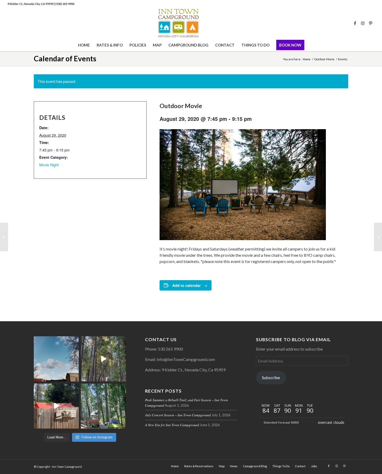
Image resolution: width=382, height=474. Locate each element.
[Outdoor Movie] (4, 237)
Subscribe (271, 377)
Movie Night (49, 164)
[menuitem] (84, 44)
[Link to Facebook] (355, 23)
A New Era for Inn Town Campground (172, 424)
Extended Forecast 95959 (281, 422)
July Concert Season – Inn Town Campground (178, 414)
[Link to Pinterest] (370, 23)
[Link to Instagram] (363, 23)
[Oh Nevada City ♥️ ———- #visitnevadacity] (56, 358)
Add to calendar (186, 285)
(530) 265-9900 (64, 3)
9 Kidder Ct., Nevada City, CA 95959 (31, 3)
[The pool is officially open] (56, 406)
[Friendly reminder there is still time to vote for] (103, 406)
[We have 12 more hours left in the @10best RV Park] (103, 358)
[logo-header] (190, 23)
